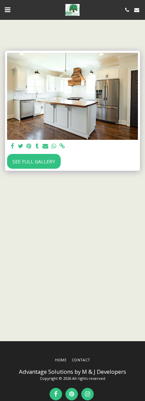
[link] (62, 146)
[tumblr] (37, 146)
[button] (7, 9)
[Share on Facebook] (12, 146)
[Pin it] (29, 146)
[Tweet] (21, 146)
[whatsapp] (54, 146)
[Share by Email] (45, 146)
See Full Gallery (33, 161)
